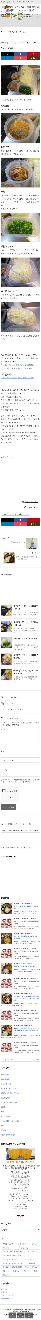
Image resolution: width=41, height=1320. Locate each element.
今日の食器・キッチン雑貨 (10, 1121)
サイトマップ (17, 2)
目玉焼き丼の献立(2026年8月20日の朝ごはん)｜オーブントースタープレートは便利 (27, 998)
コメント (4, 729)
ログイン (4, 1289)
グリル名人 (25, 1248)
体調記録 (32, 1263)
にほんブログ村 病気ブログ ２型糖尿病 (16, 368)
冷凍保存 (6, 1267)
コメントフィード (7, 1295)
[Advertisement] (19, 478)
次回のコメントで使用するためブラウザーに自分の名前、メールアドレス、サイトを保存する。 (21, 781)
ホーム (5, 32)
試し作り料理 (5, 1098)
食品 (2, 1112)
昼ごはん (6, 1271)
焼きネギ (27, 1271)
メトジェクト (29, 1259)
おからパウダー (22, 1244)
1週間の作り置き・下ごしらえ (11, 1093)
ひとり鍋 (6, 1248)
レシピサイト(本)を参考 (9, 1102)
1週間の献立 (5, 1079)
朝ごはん (16, 1271)
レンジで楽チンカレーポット (12, 1263)
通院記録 (6, 1275)
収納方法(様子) (17, 1267)
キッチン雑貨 (5, 1116)
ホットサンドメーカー (10, 1259)
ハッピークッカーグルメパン (12, 1255)
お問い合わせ (6, 2)
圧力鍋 (27, 1267)
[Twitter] (7, 54)
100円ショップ (8, 1244)
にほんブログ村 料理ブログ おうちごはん (17, 378)
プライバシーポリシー (29, 2)
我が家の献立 (5, 1074)
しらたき (34, 1244)
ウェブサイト (5, 770)
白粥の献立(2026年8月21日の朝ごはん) (26, 966)
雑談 (2, 1125)
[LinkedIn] (7, 58)
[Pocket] (20, 58)
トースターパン (31, 1252)
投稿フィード (5, 1292)
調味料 (3, 1107)
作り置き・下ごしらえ (18, 32)
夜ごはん (35, 1267)
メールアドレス (7, 761)
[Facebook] (20, 54)
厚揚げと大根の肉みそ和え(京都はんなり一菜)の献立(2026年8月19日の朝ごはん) (27, 1030)
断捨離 (3, 1130)
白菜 (35, 1271)
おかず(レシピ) (6, 1084)
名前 (3, 751)
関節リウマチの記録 (8, 1135)
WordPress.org (6, 1298)
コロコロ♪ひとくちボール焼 (12, 1252)
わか (37, 507)
